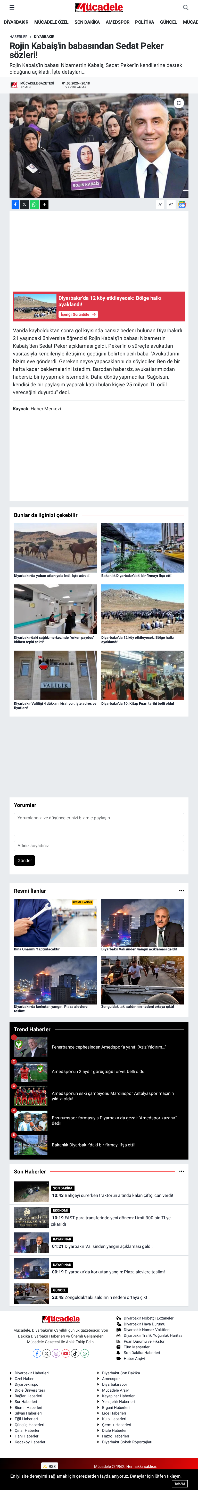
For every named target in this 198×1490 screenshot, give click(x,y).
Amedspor (111, 1378)
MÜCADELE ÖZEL (51, 22)
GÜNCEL (168, 22)
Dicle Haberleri (115, 1430)
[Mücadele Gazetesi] (98, 7)
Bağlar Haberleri (28, 1396)
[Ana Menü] (12, 7)
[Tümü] (181, 890)
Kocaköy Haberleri (30, 1442)
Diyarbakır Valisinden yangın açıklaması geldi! (139, 949)
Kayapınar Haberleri (119, 1396)
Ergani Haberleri (116, 1407)
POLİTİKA (144, 22)
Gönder (25, 860)
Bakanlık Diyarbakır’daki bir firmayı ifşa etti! (136, 576)
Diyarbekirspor (27, 1384)
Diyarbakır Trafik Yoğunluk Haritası (154, 1335)
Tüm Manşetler (137, 1347)
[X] (46, 1353)
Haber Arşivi (134, 1358)
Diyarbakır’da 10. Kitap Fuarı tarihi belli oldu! (137, 703)
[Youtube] (65, 1353)
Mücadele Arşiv (115, 1390)
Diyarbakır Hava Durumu (144, 1324)
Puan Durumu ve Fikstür (144, 1341)
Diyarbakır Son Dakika (121, 1373)
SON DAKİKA (87, 22)
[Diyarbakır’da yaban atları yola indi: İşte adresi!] (55, 547)
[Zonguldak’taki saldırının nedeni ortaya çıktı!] (142, 979)
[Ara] (185, 7)
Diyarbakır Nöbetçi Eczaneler (149, 1318)
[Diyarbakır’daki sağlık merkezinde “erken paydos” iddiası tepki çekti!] (55, 608)
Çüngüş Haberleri (29, 1425)
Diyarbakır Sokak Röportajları (127, 1442)
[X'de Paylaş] (24, 204)
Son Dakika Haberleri (142, 1352)
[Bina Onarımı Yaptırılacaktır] (55, 922)
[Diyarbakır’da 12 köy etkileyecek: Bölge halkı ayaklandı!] (142, 608)
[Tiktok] (75, 1353)
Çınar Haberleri (27, 1430)
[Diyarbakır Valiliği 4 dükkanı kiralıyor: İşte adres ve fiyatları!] (55, 675)
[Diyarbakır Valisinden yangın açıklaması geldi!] (142, 922)
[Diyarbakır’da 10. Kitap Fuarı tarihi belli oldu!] (142, 675)
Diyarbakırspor (114, 1384)
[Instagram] (56, 1353)
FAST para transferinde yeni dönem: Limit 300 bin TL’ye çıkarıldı (110, 1221)
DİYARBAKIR (16, 22)
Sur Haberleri (26, 1401)
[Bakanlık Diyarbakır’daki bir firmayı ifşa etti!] (142, 547)
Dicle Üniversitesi (30, 1390)
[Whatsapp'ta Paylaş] (34, 204)
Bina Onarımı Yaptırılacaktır (37, 949)
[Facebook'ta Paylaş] (15, 204)
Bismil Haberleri (28, 1407)
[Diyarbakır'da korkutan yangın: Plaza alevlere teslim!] (55, 979)
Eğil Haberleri (26, 1419)
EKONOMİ (60, 1210)
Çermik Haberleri (116, 1425)
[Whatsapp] (84, 1353)
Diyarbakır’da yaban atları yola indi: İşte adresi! (52, 576)
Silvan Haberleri (28, 1413)
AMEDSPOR (117, 22)
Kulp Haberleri (114, 1419)
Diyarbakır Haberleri (32, 1373)
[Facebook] (37, 1353)
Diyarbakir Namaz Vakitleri (147, 1329)
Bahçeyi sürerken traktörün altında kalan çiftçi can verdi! (112, 1195)
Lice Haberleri (114, 1413)
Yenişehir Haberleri (118, 1401)
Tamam (180, 1483)
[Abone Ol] (182, 204)
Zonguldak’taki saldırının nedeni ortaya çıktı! (137, 1006)
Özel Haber (24, 1378)
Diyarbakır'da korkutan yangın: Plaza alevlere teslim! (108, 1271)
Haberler (19, 37)
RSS (52, 1466)
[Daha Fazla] (44, 204)
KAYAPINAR (62, 1239)
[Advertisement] (103, 757)
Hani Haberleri (27, 1436)
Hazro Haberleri (115, 1436)
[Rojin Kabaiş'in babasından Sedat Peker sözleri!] (99, 145)
